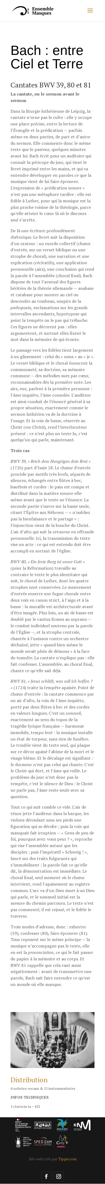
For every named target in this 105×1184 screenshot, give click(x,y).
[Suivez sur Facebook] (46, 1176)
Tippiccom (67, 1158)
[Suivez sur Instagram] (59, 1176)
